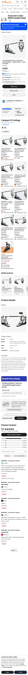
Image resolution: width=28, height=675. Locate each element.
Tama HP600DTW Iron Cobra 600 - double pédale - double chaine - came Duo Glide (13, 62)
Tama (11, 339)
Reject (7, 672)
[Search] (25, 5)
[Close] (25, 24)
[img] (18, 100)
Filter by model (5, 390)
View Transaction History (14, 409)
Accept (20, 672)
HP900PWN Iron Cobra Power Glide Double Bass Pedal (18, 290)
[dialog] (14, 665)
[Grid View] (2, 127)
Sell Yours (20, 418)
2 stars (3, 445)
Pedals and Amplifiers (18, 8)
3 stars (3, 442)
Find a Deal (4, 8)
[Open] (24, 393)
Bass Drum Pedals (14, 350)
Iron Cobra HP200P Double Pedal (6, 289)
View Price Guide (7, 418)
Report (4, 476)
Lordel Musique (10, 100)
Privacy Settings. (8, 667)
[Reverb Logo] (7, 2)
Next (13, 550)
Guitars (10, 8)
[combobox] (12, 393)
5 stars (3, 438)
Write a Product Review (13, 434)
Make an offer (14, 90)
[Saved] (22, 2)
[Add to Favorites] (10, 20)
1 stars (3, 447)
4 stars (3, 440)
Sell (17, 1)
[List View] (5, 127)
